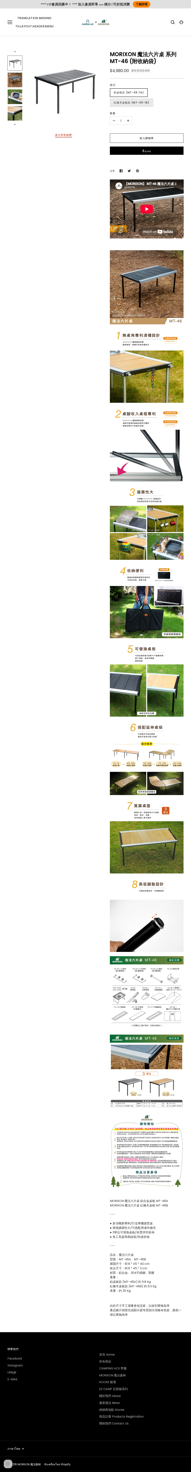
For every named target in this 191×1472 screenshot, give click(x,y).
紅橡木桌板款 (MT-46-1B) (131, 102)
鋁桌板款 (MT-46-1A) (129, 92)
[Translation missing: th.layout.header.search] (173, 22)
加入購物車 (147, 138)
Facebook (14, 1358)
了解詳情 (142, 4)
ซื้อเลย (146, 151)
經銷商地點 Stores (111, 1410)
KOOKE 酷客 (107, 1382)
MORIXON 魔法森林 (112, 1375)
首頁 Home (107, 1354)
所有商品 (105, 1361)
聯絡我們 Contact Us (114, 1423)
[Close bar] (188, 2)
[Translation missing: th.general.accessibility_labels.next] (15, 124)
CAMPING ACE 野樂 (113, 1368)
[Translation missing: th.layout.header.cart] (181, 22)
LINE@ (11, 1372)
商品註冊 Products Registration (121, 1416)
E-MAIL (12, 1379)
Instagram (15, 1365)
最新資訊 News (109, 1403)
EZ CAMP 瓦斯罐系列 (113, 1389)
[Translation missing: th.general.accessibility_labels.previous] (15, 52)
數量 (112, 113)
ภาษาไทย (13, 1449)
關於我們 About (110, 1396)
